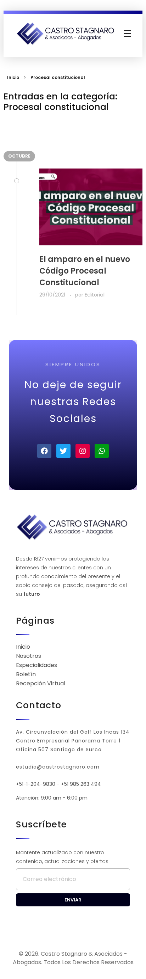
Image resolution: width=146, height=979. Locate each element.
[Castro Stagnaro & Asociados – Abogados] (66, 33)
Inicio (13, 77)
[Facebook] (44, 451)
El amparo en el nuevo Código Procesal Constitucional (84, 271)
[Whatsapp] (102, 451)
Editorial (95, 294)
